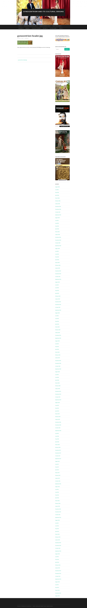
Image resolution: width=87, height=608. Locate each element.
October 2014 (57, 548)
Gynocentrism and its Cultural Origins (43, 11)
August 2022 (57, 312)
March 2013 (57, 590)
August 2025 (57, 217)
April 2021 (57, 349)
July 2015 (57, 523)
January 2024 (57, 268)
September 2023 (58, 279)
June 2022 (57, 318)
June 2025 (57, 223)
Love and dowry (53, 28)
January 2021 (57, 357)
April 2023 (57, 293)
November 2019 (58, 394)
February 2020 (57, 385)
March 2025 (57, 231)
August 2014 (57, 553)
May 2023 (57, 290)
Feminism (27, 28)
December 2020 (58, 360)
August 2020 (57, 371)
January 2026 (57, 203)
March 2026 (57, 198)
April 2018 (57, 441)
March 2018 (57, 444)
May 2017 (57, 466)
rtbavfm (26, 38)
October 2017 (57, 455)
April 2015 (57, 531)
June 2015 (57, 525)
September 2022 (58, 310)
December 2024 (58, 237)
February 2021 (57, 354)
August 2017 (57, 461)
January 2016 (57, 506)
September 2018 (58, 430)
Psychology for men (36, 28)
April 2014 (57, 562)
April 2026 (57, 195)
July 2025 (57, 220)
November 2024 (58, 240)
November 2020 (58, 363)
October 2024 (57, 242)
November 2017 (58, 452)
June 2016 (57, 492)
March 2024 (57, 262)
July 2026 (57, 189)
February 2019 (57, 416)
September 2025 (58, 214)
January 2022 (57, 332)
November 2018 (58, 424)
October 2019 (57, 396)
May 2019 (57, 408)
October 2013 (57, 576)
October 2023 (57, 276)
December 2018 (58, 422)
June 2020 (57, 377)
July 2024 (57, 251)
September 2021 (58, 338)
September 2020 (58, 368)
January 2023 (57, 298)
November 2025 (58, 209)
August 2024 (57, 248)
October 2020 (57, 366)
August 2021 (57, 340)
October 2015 (57, 514)
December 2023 (58, 270)
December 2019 (58, 391)
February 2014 (57, 565)
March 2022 (57, 326)
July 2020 (57, 374)
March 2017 (57, 472)
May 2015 (57, 528)
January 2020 (57, 388)
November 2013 (58, 573)
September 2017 (58, 458)
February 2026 (57, 200)
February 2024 (57, 265)
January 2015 (57, 539)
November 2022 (58, 304)
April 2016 (57, 497)
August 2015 (57, 520)
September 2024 (58, 245)
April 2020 (57, 380)
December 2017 (58, 450)
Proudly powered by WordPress (24, 606)
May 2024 (57, 256)
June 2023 (57, 287)
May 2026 (57, 192)
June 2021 (57, 343)
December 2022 (58, 301)
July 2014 (57, 556)
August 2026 (57, 186)
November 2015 (58, 511)
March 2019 (57, 413)
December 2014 (58, 542)
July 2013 (57, 584)
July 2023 (57, 284)
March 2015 (57, 534)
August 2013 (57, 581)
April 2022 (57, 324)
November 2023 (58, 273)
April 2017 (57, 469)
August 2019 (57, 402)
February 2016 (57, 503)
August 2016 (57, 486)
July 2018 (57, 433)
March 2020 (57, 382)
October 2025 (57, 212)
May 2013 (57, 587)
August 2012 (57, 595)
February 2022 (57, 329)
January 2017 (57, 478)
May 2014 (57, 559)
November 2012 (58, 593)
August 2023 (57, 282)
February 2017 (57, 475)
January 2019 (57, 419)
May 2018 (57, 438)
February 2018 (57, 447)
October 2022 (57, 307)
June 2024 (57, 254)
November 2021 (58, 335)
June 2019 (57, 405)
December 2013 (58, 570)
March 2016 (57, 500)
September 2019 (58, 399)
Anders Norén (50, 606)
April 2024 (57, 259)
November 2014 (58, 545)
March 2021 (57, 352)
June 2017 (57, 464)
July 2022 (57, 315)
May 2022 (57, 321)
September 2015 (58, 517)
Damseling (20, 28)
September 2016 (58, 483)
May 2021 (57, 346)
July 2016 (57, 489)
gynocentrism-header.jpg (22, 59)
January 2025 (57, 234)
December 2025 (58, 206)
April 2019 (57, 410)
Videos (60, 28)
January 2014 (57, 567)
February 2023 (57, 296)
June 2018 (57, 436)
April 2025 (57, 228)
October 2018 (57, 427)
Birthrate (45, 28)
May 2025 (57, 226)
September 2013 (58, 579)
